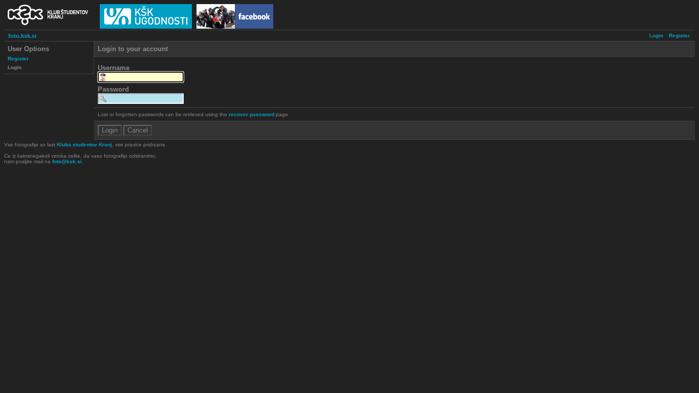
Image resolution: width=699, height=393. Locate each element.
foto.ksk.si (22, 36)
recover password (251, 114)
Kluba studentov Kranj (84, 144)
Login (656, 35)
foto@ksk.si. (67, 161)
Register (679, 35)
